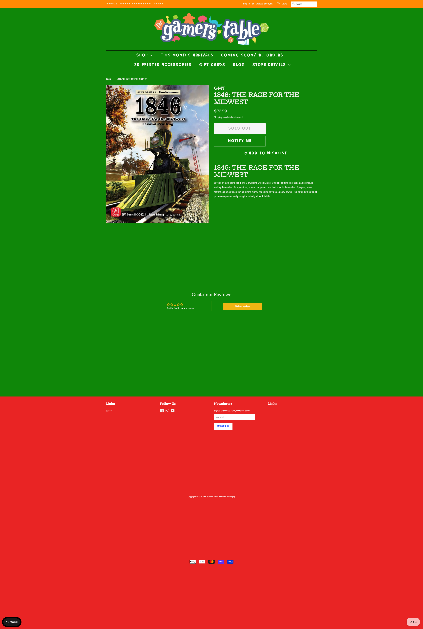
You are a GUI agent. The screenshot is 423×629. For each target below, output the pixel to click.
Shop (143, 55)
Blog (239, 65)
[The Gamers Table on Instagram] (167, 411)
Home (108, 79)
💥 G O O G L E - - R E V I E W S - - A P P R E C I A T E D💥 (135, 4)
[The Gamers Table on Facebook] (162, 411)
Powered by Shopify (227, 496)
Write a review (242, 306)
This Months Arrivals (187, 55)
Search (109, 410)
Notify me (240, 141)
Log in (246, 4)
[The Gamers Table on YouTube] (172, 411)
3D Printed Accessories (163, 65)
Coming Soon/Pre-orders (252, 55)
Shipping (218, 117)
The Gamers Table (210, 496)
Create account (264, 4)
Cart (284, 4)
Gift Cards (212, 65)
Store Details (270, 65)
